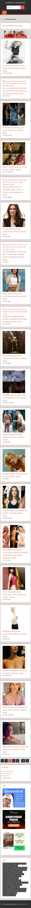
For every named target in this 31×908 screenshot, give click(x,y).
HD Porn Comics (7, 773)
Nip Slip (4, 872)
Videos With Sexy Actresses (9, 895)
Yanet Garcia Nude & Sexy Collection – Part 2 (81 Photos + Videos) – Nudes (14, 594)
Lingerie (10, 870)
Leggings (5, 870)
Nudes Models (6, 874)
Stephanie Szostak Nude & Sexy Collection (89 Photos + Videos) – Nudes (15, 398)
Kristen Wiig (7, 236)
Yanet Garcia (7, 599)
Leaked (25, 867)
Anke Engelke (7, 363)
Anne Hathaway (8, 197)
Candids (13, 863)
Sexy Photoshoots (17, 884)
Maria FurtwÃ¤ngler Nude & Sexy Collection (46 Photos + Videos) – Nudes (15, 710)
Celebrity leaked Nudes (15, 2)
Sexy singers (16, 886)
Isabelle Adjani (7, 675)
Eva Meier (6, 478)
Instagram (20, 867)
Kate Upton (7, 95)
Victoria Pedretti (8, 518)
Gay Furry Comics (8, 771)
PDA (23, 874)
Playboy (15, 876)
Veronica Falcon (8, 135)
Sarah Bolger (7, 442)
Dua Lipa (6, 262)
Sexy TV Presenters (7, 889)
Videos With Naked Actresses (9, 893)
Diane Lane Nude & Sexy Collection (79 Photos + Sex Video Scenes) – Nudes (15, 749)
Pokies (19, 876)
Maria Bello (7, 639)
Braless (8, 863)
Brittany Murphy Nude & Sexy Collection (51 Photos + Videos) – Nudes (15, 68)
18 (23, 761)
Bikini (4, 863)
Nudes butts (19, 872)
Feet (15, 867)
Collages (24, 863)
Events (16, 865)
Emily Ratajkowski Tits (8, 865)
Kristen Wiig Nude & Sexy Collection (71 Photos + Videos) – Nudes (15, 231)
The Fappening (6, 891)
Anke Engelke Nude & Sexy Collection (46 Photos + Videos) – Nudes (15, 358)
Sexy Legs (19, 882)
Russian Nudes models (8, 880)
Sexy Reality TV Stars (8, 886)
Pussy (17, 878)
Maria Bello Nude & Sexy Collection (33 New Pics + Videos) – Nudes (15, 634)
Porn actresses (6, 878)
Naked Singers (23, 870)
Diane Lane (7, 754)
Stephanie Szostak (8, 402)
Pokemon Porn (7, 778)
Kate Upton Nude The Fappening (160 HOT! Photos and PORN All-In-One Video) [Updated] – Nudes (15, 91)
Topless (12, 891)
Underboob (18, 891)
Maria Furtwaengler (9, 715)
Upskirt (24, 891)
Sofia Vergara (7, 560)
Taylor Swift (7, 324)
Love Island (16, 870)
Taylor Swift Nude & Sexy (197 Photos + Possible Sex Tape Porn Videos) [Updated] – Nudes (15, 319)
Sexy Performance (7, 884)
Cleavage (18, 863)
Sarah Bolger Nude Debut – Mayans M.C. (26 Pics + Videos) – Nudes (14, 437)
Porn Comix (6, 776)
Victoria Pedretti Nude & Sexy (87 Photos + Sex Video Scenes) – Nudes (15, 513)
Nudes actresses (11, 872)
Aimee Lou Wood (8, 172)
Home (2, 19)
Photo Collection (7, 876)
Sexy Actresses (6, 882)
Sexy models (25, 882)
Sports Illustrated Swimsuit (19, 889)
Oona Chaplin (7, 301)
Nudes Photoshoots (16, 874)
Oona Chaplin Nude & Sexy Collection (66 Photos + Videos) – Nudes (15, 296)
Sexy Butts (13, 882)
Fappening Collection (8, 867)
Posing (13, 878)
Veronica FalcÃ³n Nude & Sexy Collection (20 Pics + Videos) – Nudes (13, 130)
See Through (18, 880)
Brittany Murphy (8, 73)
